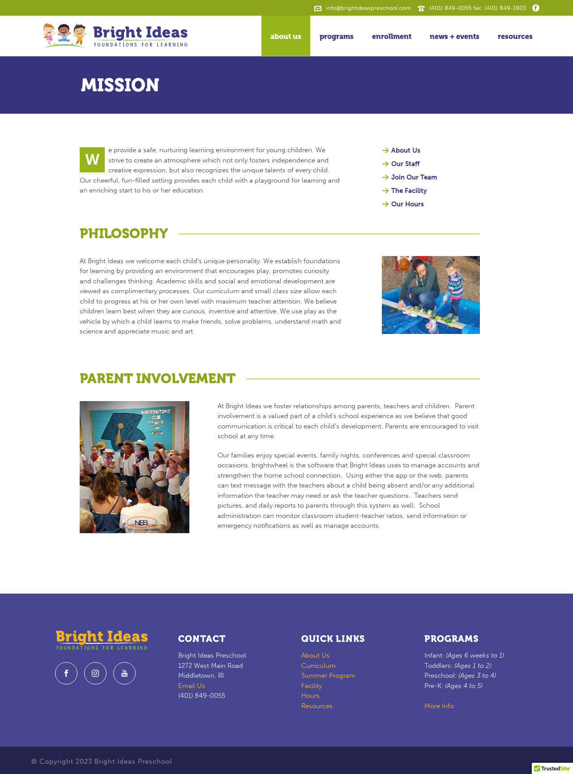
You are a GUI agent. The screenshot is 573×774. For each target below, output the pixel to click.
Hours (310, 696)
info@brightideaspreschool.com (368, 7)
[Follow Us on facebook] (66, 673)
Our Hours (407, 204)
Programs (337, 36)
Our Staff (405, 164)
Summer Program (328, 675)
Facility (311, 686)
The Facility (409, 191)
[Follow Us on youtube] (124, 673)
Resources (515, 36)
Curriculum (318, 666)
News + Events (454, 36)
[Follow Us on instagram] (95, 673)
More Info (439, 706)
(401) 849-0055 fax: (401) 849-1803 (477, 7)
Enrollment (391, 36)
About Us (285, 36)
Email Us (191, 686)
